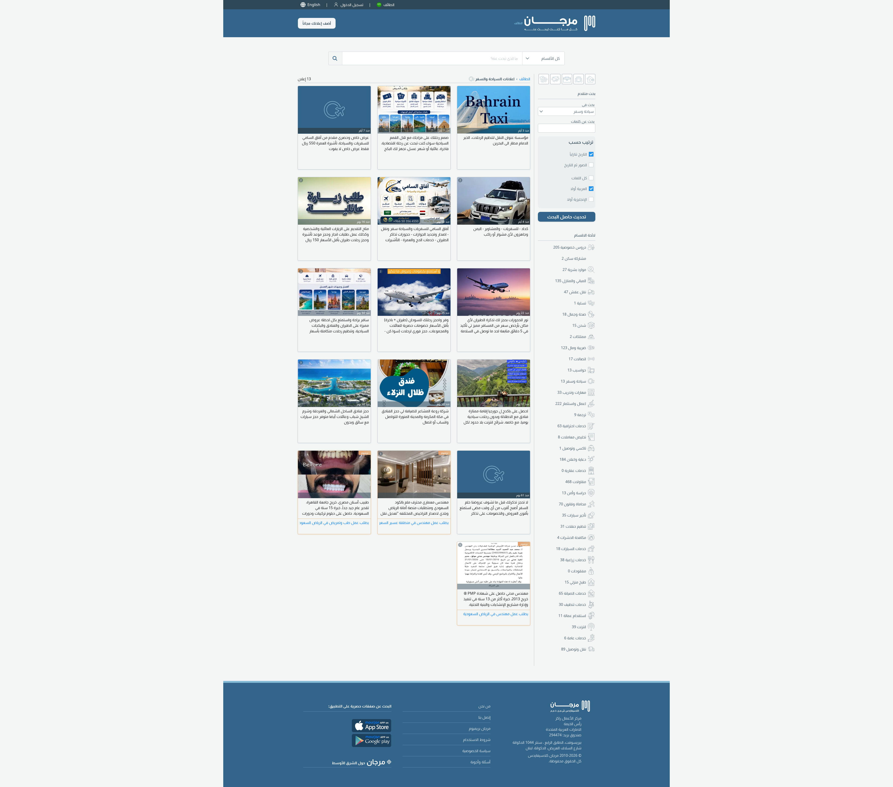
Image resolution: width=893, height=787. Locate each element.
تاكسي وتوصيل (572, 448)
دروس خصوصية (569, 247)
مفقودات (577, 571)
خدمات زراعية (573, 559)
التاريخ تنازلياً (578, 154)
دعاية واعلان (573, 459)
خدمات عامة (575, 637)
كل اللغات (579, 178)
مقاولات (575, 481)
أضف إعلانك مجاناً (317, 23)
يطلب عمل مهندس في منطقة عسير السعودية (414, 522)
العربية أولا (578, 188)
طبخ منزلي (575, 582)
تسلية (580, 303)
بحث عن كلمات (582, 121)
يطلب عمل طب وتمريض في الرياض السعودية (334, 522)
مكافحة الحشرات (571, 537)
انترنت (579, 626)
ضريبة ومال (573, 347)
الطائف (388, 4)
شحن (579, 325)
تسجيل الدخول (351, 4)
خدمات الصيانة (572, 593)
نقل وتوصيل (573, 649)
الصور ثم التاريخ (575, 165)
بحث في (588, 105)
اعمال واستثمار (570, 403)
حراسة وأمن (574, 492)
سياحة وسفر (573, 381)
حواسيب (576, 370)
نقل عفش (575, 291)
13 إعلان (304, 78)
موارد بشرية (574, 269)
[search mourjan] (335, 58)
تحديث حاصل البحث (566, 216)
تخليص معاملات (572, 437)
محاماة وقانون (572, 504)
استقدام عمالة (572, 615)
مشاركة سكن (574, 258)
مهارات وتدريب (571, 392)
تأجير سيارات (574, 515)
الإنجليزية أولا (577, 199)
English (313, 4)
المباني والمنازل (570, 280)
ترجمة (580, 414)
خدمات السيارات (571, 548)
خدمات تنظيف (572, 604)
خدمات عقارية (574, 470)
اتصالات (577, 358)
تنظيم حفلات (573, 526)
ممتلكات (578, 336)
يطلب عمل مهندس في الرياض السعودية (495, 613)
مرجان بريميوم (479, 728)
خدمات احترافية (571, 425)
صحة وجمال (574, 314)
